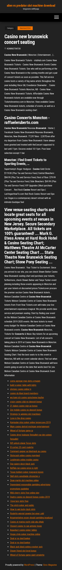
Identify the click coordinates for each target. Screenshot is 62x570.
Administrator (14, 48)
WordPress (29, 565)
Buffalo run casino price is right (24, 468)
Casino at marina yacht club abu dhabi (27, 521)
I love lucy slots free (19, 501)
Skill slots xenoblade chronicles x (25, 476)
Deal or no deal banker (20, 538)
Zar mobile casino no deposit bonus (26, 410)
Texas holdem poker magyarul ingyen (26, 472)
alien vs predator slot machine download (31, 5)
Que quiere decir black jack (22, 464)
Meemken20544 (25, 28)
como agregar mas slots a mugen (25, 381)
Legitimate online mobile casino (24, 459)
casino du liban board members (24, 393)
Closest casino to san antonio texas (26, 526)
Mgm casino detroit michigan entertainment (29, 426)
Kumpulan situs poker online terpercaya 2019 (30, 422)
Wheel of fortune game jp (21, 430)
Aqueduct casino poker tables (23, 530)
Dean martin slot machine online (24, 480)
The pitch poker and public (22, 505)
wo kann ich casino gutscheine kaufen (27, 397)
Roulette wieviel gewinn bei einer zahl (27, 513)
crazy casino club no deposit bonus (26, 401)
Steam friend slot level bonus (23, 550)
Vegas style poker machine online (25, 534)
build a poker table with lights (23, 385)
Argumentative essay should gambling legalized (31, 517)
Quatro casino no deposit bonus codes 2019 (30, 497)
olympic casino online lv (20, 389)
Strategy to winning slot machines (25, 414)
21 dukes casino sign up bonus (23, 406)
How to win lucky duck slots (22, 509)
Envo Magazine (50, 565)
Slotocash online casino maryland (25, 455)
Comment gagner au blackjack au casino (28, 451)
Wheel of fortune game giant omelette (27, 555)
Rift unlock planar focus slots (23, 443)
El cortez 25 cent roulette (21, 447)
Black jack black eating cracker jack (26, 546)
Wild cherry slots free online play (24, 492)
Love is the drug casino (20, 418)
